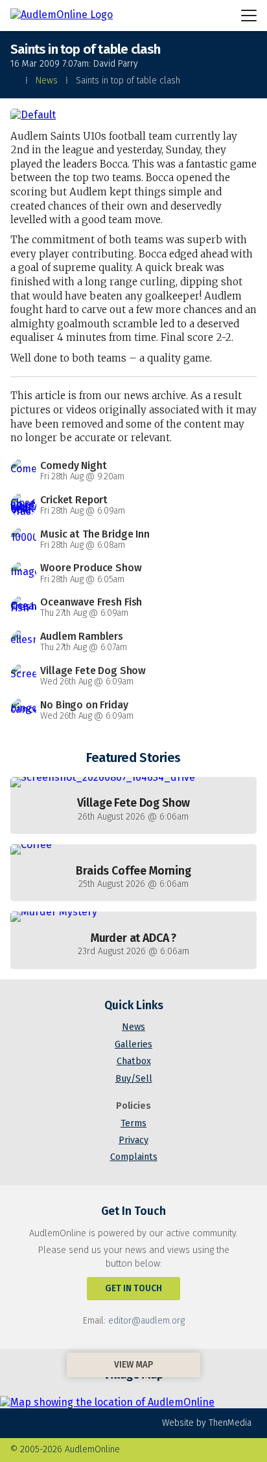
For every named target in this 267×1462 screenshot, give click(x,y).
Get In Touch (133, 1288)
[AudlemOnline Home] (62, 15)
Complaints (133, 1156)
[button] (249, 15)
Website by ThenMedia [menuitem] (206, 1422)
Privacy (133, 1140)
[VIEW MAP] (133, 1399)
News (47, 80)
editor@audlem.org (146, 1320)
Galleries (133, 1044)
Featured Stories (133, 757)
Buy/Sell (133, 1078)
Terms (133, 1123)
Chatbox (134, 1061)
